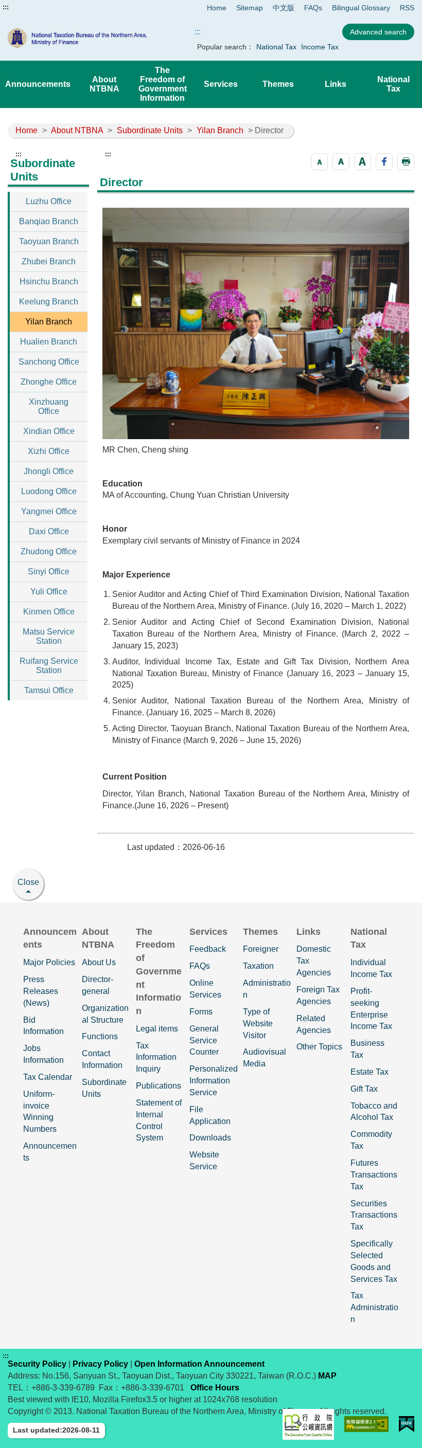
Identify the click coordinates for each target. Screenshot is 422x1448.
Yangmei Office (49, 511)
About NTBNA (104, 84)
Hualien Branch (48, 341)
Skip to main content (38, 7)
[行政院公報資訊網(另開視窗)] (308, 1424)
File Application (210, 1115)
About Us (99, 962)
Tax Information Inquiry (156, 1057)
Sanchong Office (49, 361)
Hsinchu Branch (49, 281)
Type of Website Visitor (258, 1023)
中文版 (283, 8)
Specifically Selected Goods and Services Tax (373, 1261)
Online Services (205, 989)
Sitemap (249, 8)
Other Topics (319, 1046)
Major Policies (49, 962)
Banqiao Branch (48, 221)
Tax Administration (374, 1307)
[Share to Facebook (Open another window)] (384, 161)
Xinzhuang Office (48, 406)
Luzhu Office (49, 201)
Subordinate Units (150, 130)
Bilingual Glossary (361, 8)
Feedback (207, 949)
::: (6, 7)
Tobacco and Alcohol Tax (373, 1111)
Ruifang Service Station (49, 666)
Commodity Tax (371, 1140)
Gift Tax (364, 1088)
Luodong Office (49, 491)
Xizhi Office (48, 451)
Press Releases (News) (40, 991)
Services (221, 84)
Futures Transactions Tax (373, 1175)
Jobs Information (43, 1054)
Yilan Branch (220, 130)
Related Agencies (313, 1024)
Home (216, 8)
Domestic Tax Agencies (313, 961)
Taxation (258, 966)
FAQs (313, 8)
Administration (267, 989)
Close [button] (28, 882)
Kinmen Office (49, 611)
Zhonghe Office (49, 381)
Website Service (204, 1160)
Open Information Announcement (199, 1364)
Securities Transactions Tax (373, 1215)
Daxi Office (49, 531)
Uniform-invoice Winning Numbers (40, 1112)
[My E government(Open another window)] (406, 1424)
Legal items (157, 1028)
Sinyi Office (48, 571)
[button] (319, 161)
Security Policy (37, 1364)
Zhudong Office (49, 551)
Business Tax (367, 1049)
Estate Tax (369, 1071)
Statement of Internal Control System (159, 1120)
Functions (100, 1036)
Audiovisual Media (264, 1057)
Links (335, 84)
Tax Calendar (47, 1077)
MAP (327, 1375)
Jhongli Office (49, 471)
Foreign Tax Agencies (318, 995)
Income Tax (320, 47)
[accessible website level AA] (366, 1424)
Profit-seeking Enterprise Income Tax (371, 1009)
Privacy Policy (100, 1364)
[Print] (405, 161)
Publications (158, 1085)
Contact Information (102, 1059)
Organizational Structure (105, 1014)
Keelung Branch (48, 301)
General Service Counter (204, 1040)
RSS (407, 8)
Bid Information (43, 1026)
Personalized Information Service (213, 1080)
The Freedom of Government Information (162, 84)
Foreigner (260, 949)
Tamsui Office (49, 690)
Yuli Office (48, 591)
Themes (278, 84)
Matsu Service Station (49, 636)
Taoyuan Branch (49, 241)
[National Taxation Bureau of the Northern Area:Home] (89, 38)
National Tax (276, 47)
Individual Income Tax (371, 968)
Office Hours (214, 1387)
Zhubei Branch (49, 261)
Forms (201, 1011)
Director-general (97, 985)
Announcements (38, 84)
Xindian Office (49, 431)
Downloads (210, 1137)
